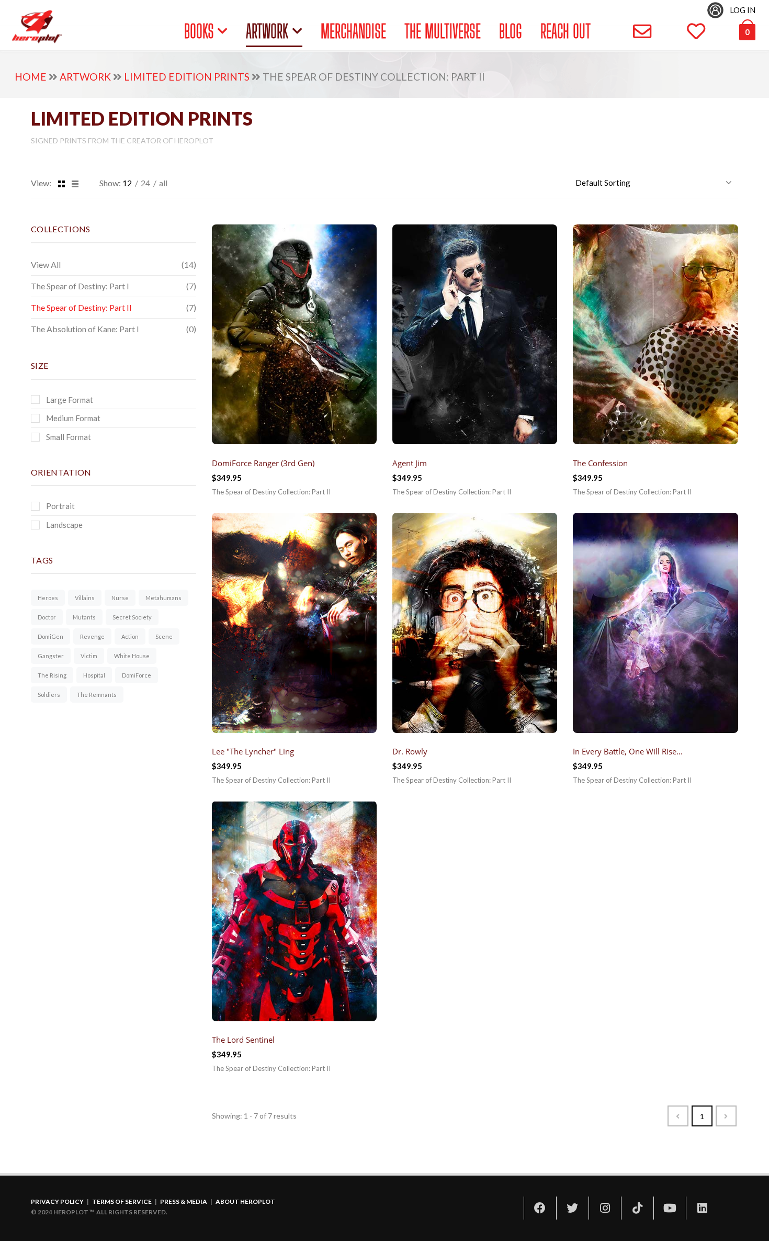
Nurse (120, 597)
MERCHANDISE (353, 31)
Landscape (64, 525)
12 (127, 183)
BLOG (510, 31)
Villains (85, 597)
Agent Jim (409, 462)
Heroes (48, 597)
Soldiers (49, 694)
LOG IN (742, 10)
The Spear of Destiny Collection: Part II (271, 491)
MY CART (730, 31)
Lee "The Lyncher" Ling (253, 751)
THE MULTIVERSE (442, 31)
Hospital (94, 675)
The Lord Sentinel (243, 1039)
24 (145, 183)
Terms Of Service (122, 1201)
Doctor (47, 617)
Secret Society (132, 617)
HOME (31, 77)
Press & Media (183, 1201)
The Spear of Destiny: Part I (80, 286)
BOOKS (199, 31)
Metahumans (163, 597)
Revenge (92, 636)
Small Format (68, 437)
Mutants (84, 617)
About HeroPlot (245, 1201)
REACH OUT (565, 31)
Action (130, 636)
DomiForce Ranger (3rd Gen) (263, 462)
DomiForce (136, 675)
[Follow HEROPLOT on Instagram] (605, 1208)
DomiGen (50, 636)
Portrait (60, 506)
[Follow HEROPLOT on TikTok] (637, 1208)
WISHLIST (670, 31)
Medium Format (73, 418)
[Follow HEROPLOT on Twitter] (572, 1208)
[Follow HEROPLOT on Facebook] (540, 1208)
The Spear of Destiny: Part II (81, 307)
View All (46, 264)
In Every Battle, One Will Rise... (628, 751)
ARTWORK (267, 31)
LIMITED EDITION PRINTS (187, 77)
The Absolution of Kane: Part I (85, 329)
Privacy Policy (57, 1201)
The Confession (600, 462)
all (163, 183)
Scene (164, 636)
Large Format (69, 399)
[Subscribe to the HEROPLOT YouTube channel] (669, 1208)
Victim (89, 655)
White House (132, 655)
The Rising (52, 675)
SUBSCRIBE (614, 31)
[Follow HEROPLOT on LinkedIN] (702, 1208)
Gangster (51, 655)
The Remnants (97, 694)
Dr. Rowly (409, 751)
